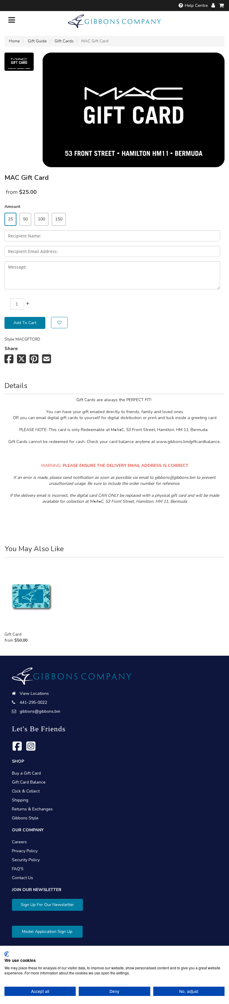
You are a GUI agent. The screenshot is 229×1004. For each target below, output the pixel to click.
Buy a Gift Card (26, 773)
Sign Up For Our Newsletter (47, 905)
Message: (17, 267)
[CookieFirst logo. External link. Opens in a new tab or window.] (6, 954)
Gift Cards (64, 41)
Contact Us (22, 878)
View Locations (34, 693)
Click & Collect (26, 791)
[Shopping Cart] (222, 5)
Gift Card (12, 634)
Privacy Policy (25, 851)
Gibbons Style (25, 818)
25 (10, 219)
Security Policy (26, 860)
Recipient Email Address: (33, 251)
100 (41, 219)
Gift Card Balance (29, 782)
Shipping (20, 800)
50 (25, 219)
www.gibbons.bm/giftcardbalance (188, 441)
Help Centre (196, 5)
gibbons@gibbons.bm (175, 477)
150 (58, 219)
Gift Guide (37, 41)
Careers (19, 842)
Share (11, 348)
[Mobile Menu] (11, 21)
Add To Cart (24, 323)
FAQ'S (18, 869)
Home (14, 41)
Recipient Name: (24, 236)
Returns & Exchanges (32, 809)
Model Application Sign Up (47, 931)
